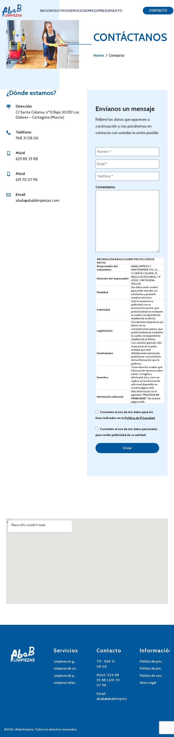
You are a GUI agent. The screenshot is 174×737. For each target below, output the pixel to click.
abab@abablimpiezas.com (117, 699)
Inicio (45, 11)
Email (20, 194)
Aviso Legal (148, 683)
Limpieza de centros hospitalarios (66, 668)
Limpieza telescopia (66, 683)
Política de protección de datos (152, 668)
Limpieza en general (66, 661)
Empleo (92, 11)
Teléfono (23, 132)
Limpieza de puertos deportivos (66, 676)
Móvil (20, 153)
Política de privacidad (152, 661)
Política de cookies (152, 676)
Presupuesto (110, 11)
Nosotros (59, 11)
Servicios (77, 11)
